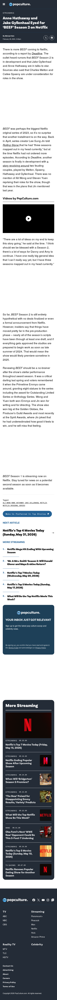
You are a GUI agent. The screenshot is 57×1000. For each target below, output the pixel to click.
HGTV (5, 957)
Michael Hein (9, 36)
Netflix (43, 503)
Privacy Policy (40, 647)
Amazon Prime (38, 936)
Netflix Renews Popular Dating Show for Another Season (20, 872)
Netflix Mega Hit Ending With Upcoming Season (30, 551)
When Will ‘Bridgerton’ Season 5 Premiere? (19, 780)
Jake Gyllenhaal (32, 503)
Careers (6, 978)
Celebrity (37, 944)
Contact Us (8, 966)
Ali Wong (7, 503)
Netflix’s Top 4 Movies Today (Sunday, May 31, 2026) (23, 532)
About (5, 974)
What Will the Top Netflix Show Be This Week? (20, 816)
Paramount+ (37, 916)
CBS (5, 924)
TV (4, 911)
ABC (5, 916)
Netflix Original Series (14, 505)
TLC (5, 953)
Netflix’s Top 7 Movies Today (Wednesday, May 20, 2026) (23, 574)
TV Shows (11, 865)
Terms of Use (13, 647)
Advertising (8, 970)
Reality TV (9, 944)
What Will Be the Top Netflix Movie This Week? (30, 598)
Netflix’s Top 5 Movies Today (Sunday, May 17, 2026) (28, 586)
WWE (8, 828)
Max (33, 924)
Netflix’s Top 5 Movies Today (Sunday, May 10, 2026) (19, 853)
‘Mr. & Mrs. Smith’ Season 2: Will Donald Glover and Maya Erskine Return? (29, 562)
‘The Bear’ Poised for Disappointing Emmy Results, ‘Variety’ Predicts (21, 799)
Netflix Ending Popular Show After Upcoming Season (19, 763)
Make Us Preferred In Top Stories (26, 513)
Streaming (8, 13)
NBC (5, 920)
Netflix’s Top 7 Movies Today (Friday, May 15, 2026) (26, 746)
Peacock (35, 920)
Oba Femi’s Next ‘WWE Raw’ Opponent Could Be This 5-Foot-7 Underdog (20, 835)
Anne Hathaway (17, 503)
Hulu (33, 932)
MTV (5, 949)
